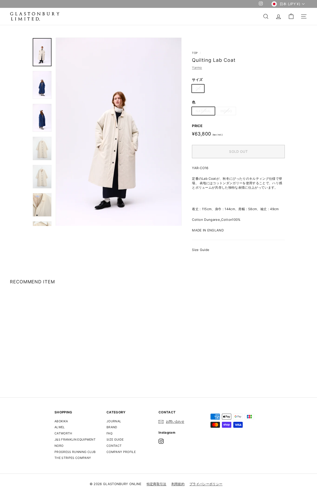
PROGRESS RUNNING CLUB (75, 452)
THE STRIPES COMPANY (72, 458)
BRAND (111, 427)
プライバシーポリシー (205, 484)
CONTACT (114, 446)
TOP (195, 53)
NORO (58, 446)
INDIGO (226, 111)
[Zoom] (118, 131)
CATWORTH (63, 433)
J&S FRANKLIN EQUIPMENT (75, 439)
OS (198, 88)
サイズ (197, 79)
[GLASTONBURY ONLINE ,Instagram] (161, 441)
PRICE (197, 126)
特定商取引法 (156, 484)
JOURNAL (113, 421)
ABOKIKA (61, 421)
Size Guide (200, 250)
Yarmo (197, 67)
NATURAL (203, 111)
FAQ (109, 433)
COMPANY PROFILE (121, 452)
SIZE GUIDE (115, 439)
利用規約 (178, 484)
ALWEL (59, 427)
